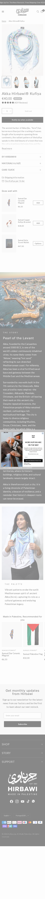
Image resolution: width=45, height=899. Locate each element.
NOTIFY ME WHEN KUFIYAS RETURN (33, 460)
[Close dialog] (42, 433)
